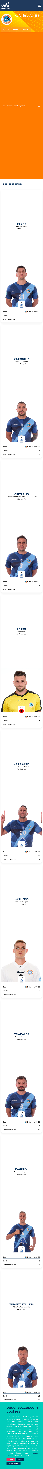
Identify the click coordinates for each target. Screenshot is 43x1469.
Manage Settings (13, 1463)
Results (26, 30)
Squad (6, 30)
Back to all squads (12, 184)
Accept (11, 1460)
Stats (15, 30)
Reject (20, 1460)
